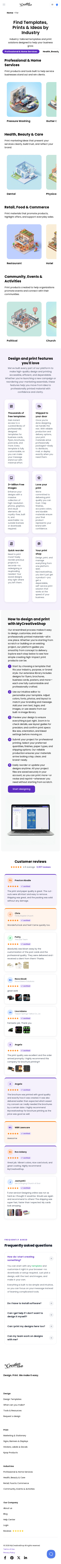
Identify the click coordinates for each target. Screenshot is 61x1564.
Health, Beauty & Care (14, 1477)
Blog (5, 1513)
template (37, 1265)
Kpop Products (10, 1452)
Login (6, 1525)
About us (7, 1508)
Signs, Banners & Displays (15, 1441)
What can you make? (14, 1404)
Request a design (11, 1416)
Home (10, 12)
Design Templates (12, 1399)
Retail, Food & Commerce (16, 1483)
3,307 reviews (43, 867)
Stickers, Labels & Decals (15, 1446)
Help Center (9, 1519)
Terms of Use (8, 1549)
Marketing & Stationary (14, 1435)
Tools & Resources (12, 1410)
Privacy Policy (9, 1553)
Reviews (7, 1531)
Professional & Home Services (18, 1471)
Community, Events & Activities (19, 1488)
